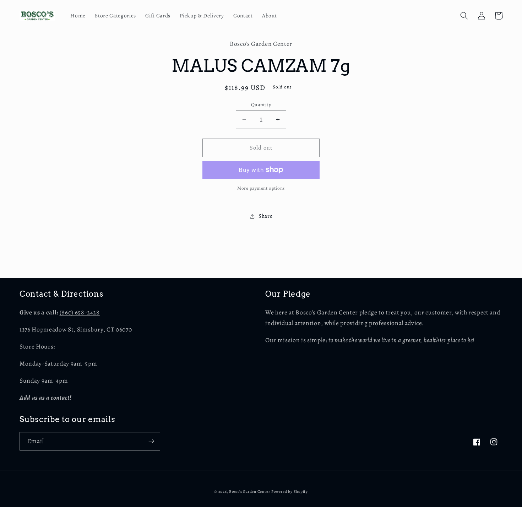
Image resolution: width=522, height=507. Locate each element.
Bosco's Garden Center (249, 491)
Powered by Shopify (289, 491)
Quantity (261, 104)
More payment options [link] (261, 188)
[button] (464, 15)
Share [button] (265, 216)
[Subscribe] (151, 441)
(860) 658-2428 (80, 312)
